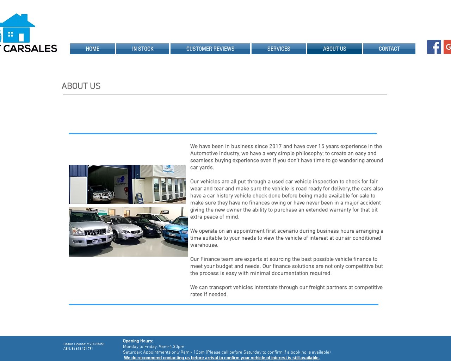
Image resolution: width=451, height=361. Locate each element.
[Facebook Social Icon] (434, 47)
